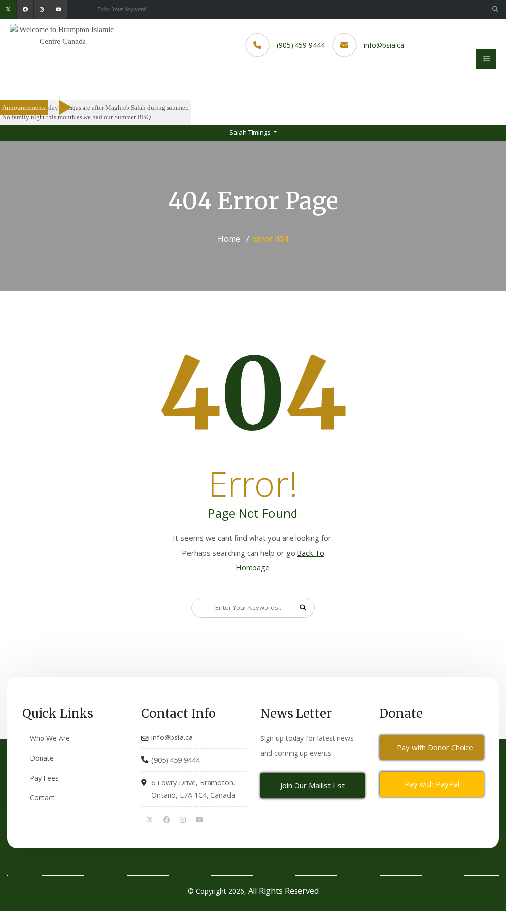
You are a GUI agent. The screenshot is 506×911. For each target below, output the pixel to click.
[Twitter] (149, 820)
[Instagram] (183, 820)
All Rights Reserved (283, 890)
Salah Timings (250, 132)
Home (229, 238)
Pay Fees (44, 777)
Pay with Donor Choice (435, 747)
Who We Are (50, 738)
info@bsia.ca (384, 45)
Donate (42, 758)
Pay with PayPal (432, 784)
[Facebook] (166, 820)
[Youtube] (200, 820)
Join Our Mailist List (312, 785)
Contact (42, 797)
